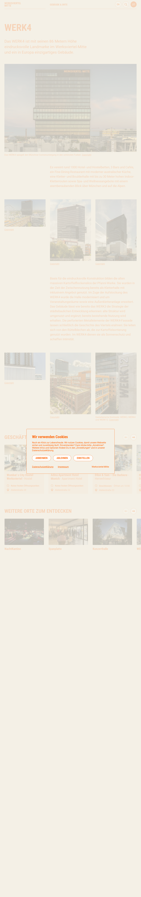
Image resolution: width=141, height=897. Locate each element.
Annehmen (42, 458)
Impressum (63, 466)
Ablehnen (62, 458)
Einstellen (83, 458)
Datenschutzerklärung (42, 466)
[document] (70, 451)
